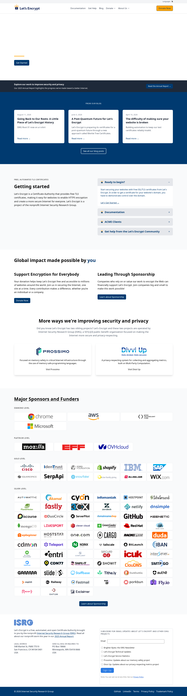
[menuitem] (111, 8)
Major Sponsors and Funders (46, 399)
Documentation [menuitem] (78, 8)
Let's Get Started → (110, 202)
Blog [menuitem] (101, 8)
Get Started (21, 62)
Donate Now (165, 8)
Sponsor (38, 62)
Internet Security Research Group (37, 691)
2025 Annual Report (64, 636)
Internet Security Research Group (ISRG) (56, 633)
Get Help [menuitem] (92, 8)
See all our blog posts (93, 151)
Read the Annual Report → (159, 86)
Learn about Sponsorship (112, 297)
